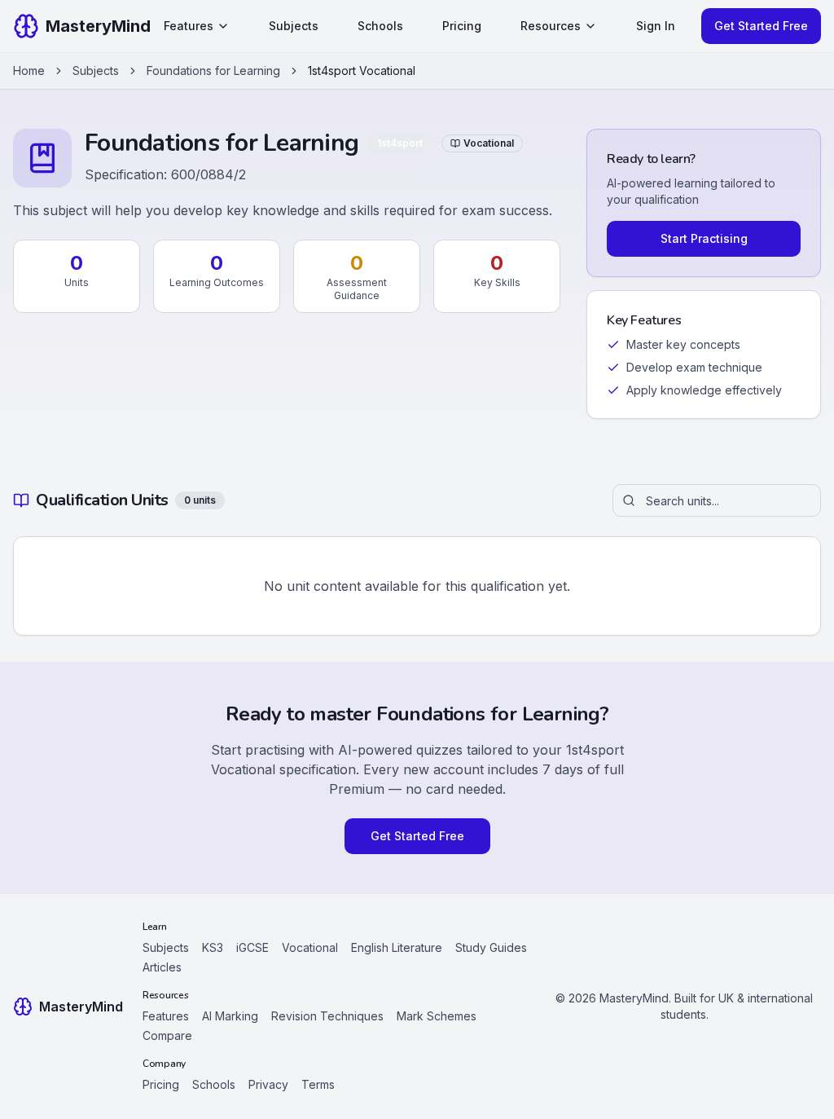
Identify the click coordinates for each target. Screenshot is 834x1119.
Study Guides (491, 947)
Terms (318, 1084)
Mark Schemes (436, 1016)
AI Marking (230, 1016)
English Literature (396, 947)
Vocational (310, 947)
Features (188, 26)
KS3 (212, 947)
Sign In (655, 26)
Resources (550, 26)
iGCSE (252, 947)
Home (29, 70)
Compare (167, 1035)
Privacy (268, 1084)
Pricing (461, 26)
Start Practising (704, 238)
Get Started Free (761, 26)
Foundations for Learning (213, 70)
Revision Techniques (327, 1016)
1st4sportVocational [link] (361, 70)
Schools (380, 26)
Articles (162, 967)
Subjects (293, 26)
